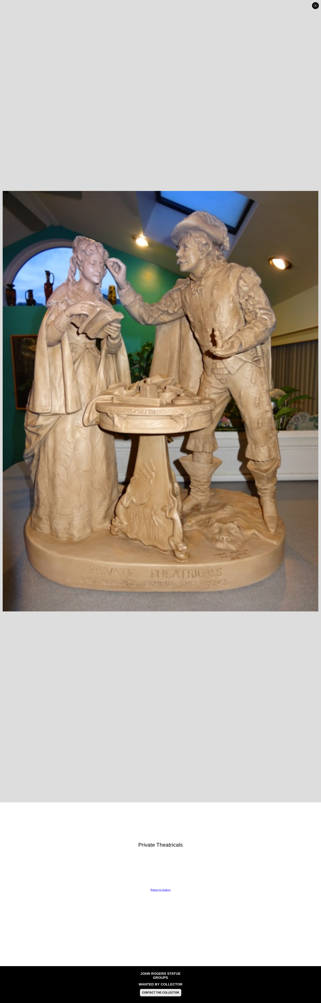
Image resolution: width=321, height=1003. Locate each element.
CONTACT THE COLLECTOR (160, 992)
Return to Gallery (160, 890)
